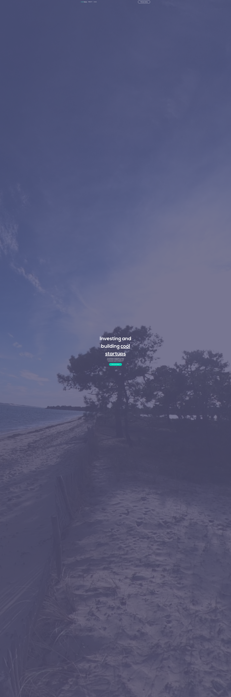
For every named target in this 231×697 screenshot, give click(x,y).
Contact (95, 1)
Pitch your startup (144, 1)
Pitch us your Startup (115, 364)
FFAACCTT (90, 1)
